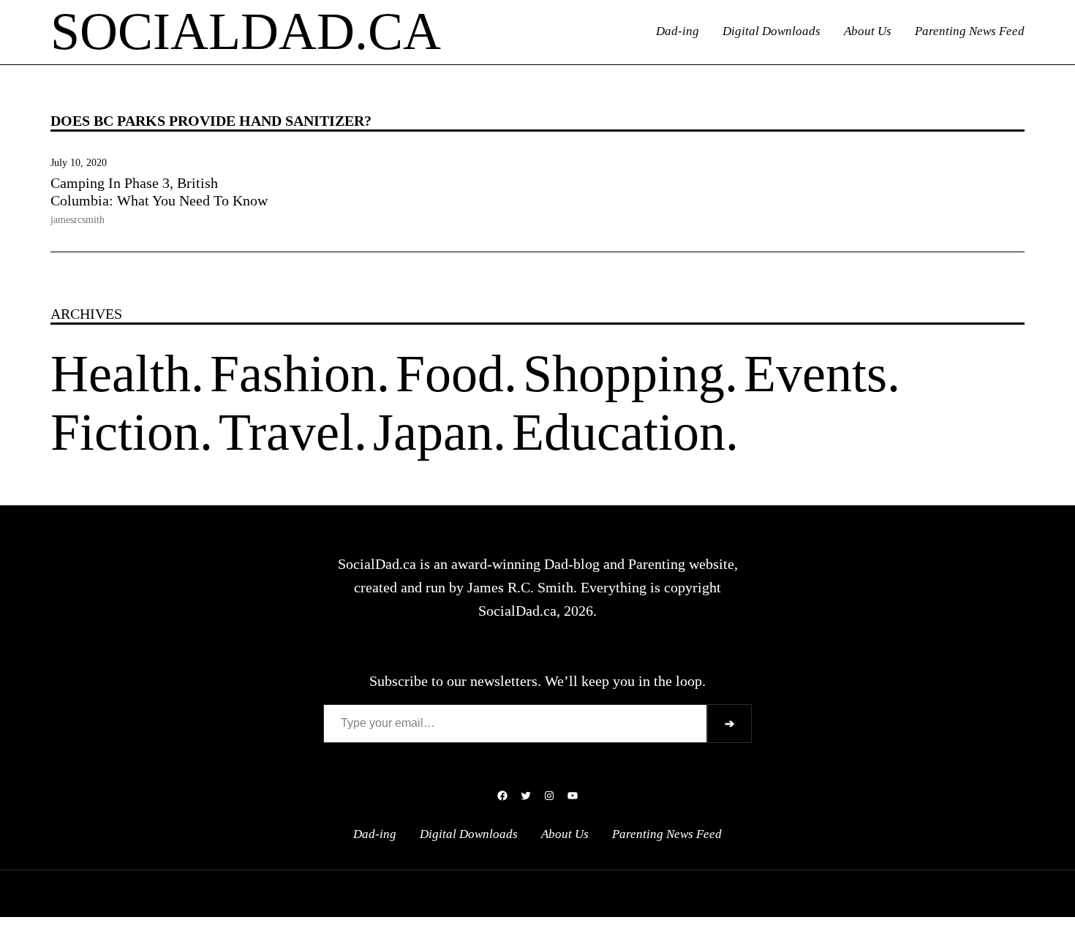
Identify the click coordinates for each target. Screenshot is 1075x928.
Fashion (293, 373)
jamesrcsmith (77, 219)
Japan (433, 432)
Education (618, 432)
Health (120, 373)
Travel (286, 432)
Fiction (125, 432)
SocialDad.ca (245, 31)
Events (815, 373)
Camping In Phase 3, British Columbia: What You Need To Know (159, 191)
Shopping (624, 373)
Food (450, 373)
